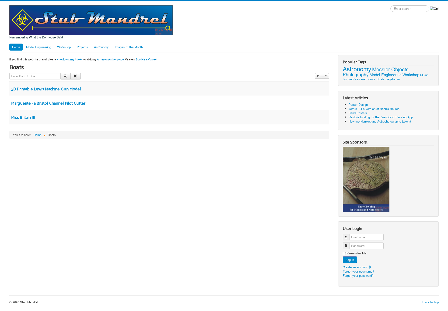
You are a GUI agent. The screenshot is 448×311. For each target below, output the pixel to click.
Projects (82, 47)
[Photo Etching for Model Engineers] (366, 179)
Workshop (64, 47)
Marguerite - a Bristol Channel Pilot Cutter (48, 103)
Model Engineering (38, 47)
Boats (381, 79)
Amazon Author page (110, 59)
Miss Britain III (23, 117)
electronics (368, 79)
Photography (356, 74)
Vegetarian (392, 79)
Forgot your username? (358, 271)
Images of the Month (129, 47)
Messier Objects (390, 69)
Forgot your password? (358, 275)
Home (16, 47)
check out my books (70, 59)
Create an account (355, 267)
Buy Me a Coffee (146, 59)
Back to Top (430, 302)
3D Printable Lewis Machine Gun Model (46, 88)
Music (424, 75)
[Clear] (75, 76)
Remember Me (356, 253)
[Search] (66, 76)
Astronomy (101, 47)
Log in (350, 259)
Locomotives (351, 79)
